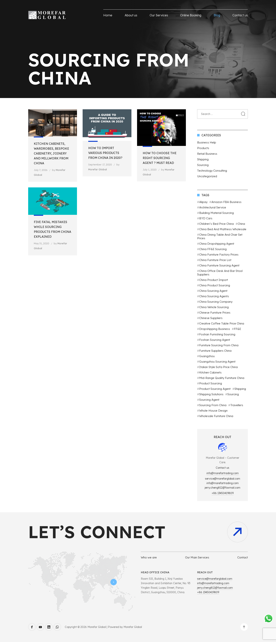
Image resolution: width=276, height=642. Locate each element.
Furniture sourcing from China (218, 345)
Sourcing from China (212, 405)
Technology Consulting (212, 170)
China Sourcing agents (214, 296)
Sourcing (203, 165)
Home (107, 15)
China (241, 224)
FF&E (237, 329)
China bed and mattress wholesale (222, 229)
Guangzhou (207, 356)
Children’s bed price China (216, 224)
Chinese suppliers (210, 318)
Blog (217, 15)
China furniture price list (215, 260)
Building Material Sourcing (216, 213)
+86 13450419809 (223, 493)
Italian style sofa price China (218, 367)
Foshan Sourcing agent (214, 340)
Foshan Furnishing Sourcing (217, 334)
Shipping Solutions (211, 394)
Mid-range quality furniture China (221, 378)
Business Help (206, 142)
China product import (213, 280)
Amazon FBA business (226, 202)
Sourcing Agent (209, 399)
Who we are (149, 557)
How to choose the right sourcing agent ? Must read (159, 158)
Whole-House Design (213, 410)
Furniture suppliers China (215, 350)
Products (203, 148)
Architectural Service (212, 207)
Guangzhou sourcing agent (217, 361)
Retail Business (207, 153)
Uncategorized (207, 176)
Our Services (159, 15)
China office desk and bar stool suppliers (220, 272)
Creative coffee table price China (221, 323)
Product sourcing (210, 383)
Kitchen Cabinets (210, 372)
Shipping (203, 159)
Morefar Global (97, 169)
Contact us (240, 15)
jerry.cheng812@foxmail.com (222, 487)
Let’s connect (96, 531)
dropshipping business (214, 329)
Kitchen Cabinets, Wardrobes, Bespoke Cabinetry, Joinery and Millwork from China (51, 153)
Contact (242, 557)
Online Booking (190, 15)
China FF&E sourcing (213, 249)
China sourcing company (215, 301)
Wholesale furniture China (216, 416)
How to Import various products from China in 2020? (105, 153)
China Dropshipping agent (216, 243)
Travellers (236, 405)
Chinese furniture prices (214, 312)
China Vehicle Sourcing (214, 307)
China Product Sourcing (214, 285)
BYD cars (205, 218)
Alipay (203, 202)
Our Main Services (197, 557)
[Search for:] (222, 114)
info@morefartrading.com (223, 473)
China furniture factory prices (218, 254)
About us (131, 15)
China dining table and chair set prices (219, 236)
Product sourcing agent (215, 389)
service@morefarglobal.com (222, 478)
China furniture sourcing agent (219, 265)
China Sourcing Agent (213, 291)
